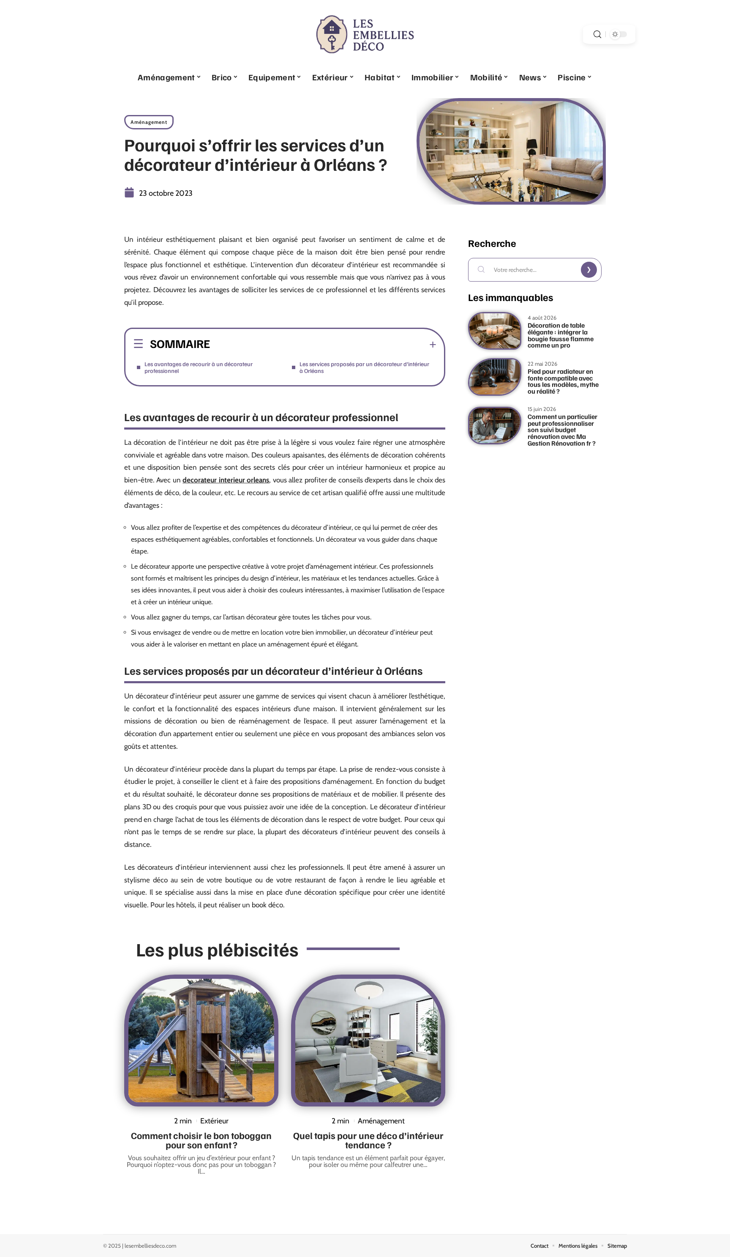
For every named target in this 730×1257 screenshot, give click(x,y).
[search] (597, 34)
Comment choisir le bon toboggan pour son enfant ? (201, 1139)
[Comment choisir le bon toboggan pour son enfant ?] (201, 1040)
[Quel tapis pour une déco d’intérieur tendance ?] (368, 1040)
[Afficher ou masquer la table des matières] (323, 345)
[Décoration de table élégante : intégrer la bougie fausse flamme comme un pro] (494, 330)
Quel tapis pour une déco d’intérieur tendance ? (368, 1139)
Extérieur (214, 1120)
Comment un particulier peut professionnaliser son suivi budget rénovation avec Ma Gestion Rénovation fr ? (562, 429)
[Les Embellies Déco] (365, 34)
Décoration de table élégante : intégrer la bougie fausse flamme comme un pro (561, 335)
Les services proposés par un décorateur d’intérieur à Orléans (364, 367)
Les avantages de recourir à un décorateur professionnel (198, 367)
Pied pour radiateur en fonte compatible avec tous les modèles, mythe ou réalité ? (563, 381)
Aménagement (149, 122)
